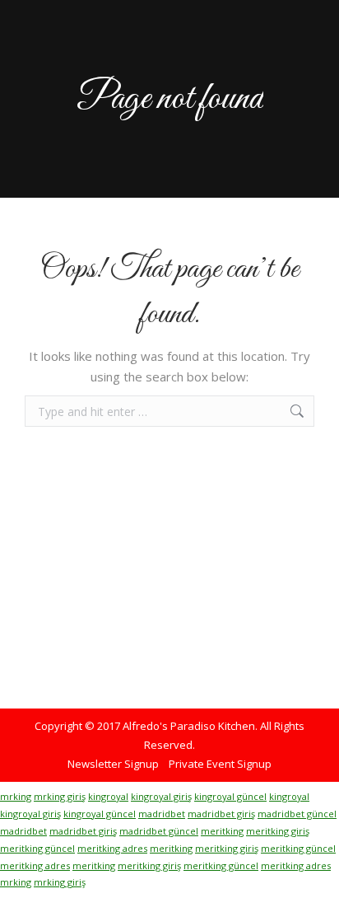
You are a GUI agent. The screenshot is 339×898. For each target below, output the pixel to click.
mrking (15, 796)
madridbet (161, 813)
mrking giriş (60, 796)
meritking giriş (277, 831)
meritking (222, 831)
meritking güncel (37, 848)
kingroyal (108, 796)
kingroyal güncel (230, 796)
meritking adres (112, 848)
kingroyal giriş (161, 796)
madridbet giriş (221, 813)
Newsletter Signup (113, 763)
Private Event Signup (220, 763)
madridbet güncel (297, 813)
